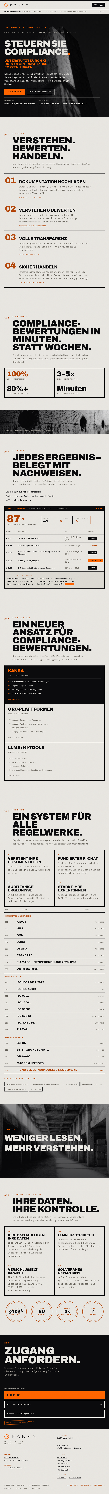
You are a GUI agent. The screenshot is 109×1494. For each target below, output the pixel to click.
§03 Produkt (62, 1463)
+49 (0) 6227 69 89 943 (16, 1460)
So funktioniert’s (40, 92)
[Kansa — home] (16, 5)
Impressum (61, 1477)
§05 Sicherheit (64, 1470)
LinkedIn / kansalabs (15, 1468)
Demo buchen (15, 92)
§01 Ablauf (62, 1457)
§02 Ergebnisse (64, 1460)
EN (100, 11)
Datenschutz (75, 1477)
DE (104, 11)
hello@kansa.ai (11, 1457)
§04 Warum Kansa (65, 1467)
